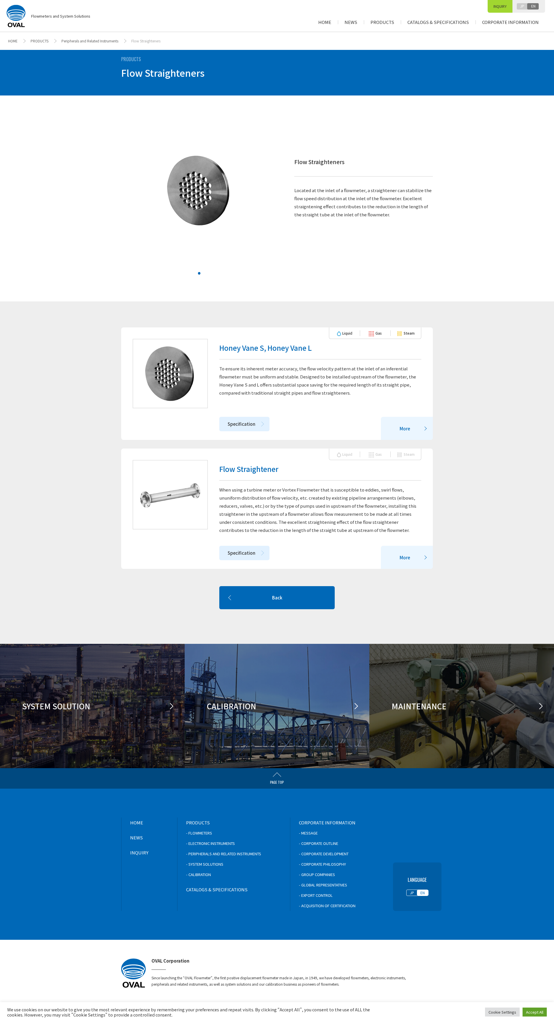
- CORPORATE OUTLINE (318, 843)
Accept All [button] (534, 1012)
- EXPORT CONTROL (316, 895)
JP (522, 5)
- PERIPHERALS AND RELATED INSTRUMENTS (223, 853)
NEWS (351, 22)
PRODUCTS (382, 22)
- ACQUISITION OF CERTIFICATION (327, 905)
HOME (324, 22)
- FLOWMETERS (199, 833)
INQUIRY (500, 6)
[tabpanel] (199, 190)
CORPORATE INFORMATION (510, 22)
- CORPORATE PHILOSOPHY (322, 864)
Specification (241, 424)
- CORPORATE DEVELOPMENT (324, 853)
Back (277, 598)
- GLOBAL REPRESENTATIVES (323, 885)
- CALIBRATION (198, 874)
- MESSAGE (308, 833)
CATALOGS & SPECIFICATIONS (438, 22)
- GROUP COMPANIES (317, 874)
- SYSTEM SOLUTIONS (204, 864)
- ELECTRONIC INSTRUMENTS (210, 843)
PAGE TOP (277, 782)
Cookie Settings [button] (502, 1012)
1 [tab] (195, 269)
